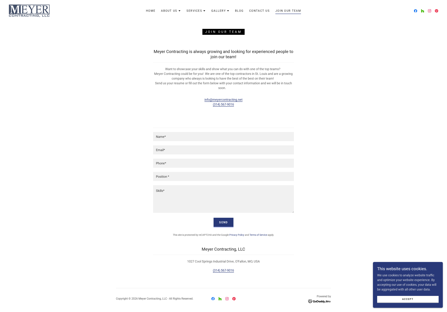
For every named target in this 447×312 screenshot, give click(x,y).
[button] (171, 11)
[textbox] (223, 136)
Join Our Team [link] (288, 10)
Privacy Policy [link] (236, 234)
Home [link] (150, 10)
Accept (407, 299)
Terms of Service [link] (258, 234)
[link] (29, 10)
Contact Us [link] (259, 10)
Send (223, 222)
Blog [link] (239, 10)
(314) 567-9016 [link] (223, 104)
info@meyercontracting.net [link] (223, 99)
